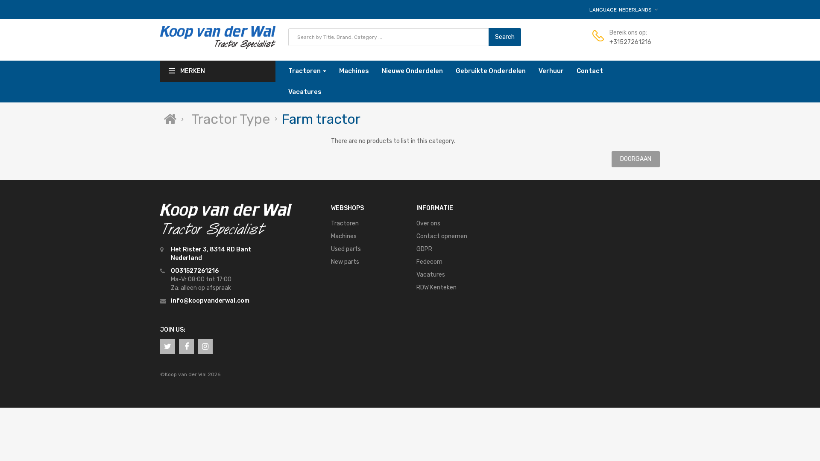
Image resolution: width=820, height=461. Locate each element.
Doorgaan (635, 159)
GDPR (424, 249)
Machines (344, 236)
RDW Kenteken (436, 287)
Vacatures (430, 274)
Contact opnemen (441, 236)
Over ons (428, 223)
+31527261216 (630, 42)
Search (505, 37)
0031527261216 (195, 270)
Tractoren (345, 223)
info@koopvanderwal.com (210, 300)
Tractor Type (230, 119)
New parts (345, 262)
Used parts (346, 249)
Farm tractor (320, 119)
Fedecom (429, 262)
